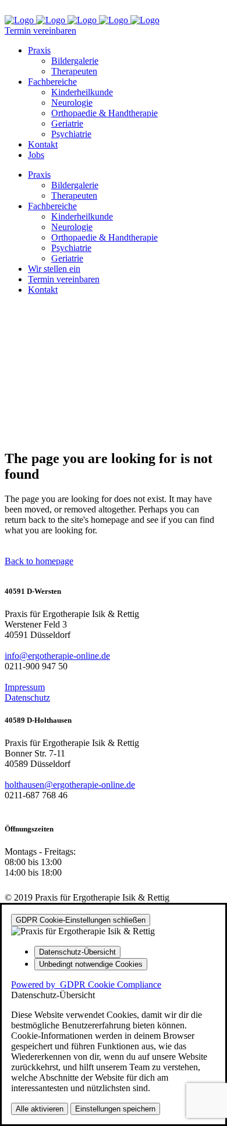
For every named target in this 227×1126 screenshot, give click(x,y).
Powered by (86, 984)
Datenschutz (27, 697)
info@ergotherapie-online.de (57, 656)
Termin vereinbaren (40, 30)
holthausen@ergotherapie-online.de (70, 785)
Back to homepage (39, 561)
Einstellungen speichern (115, 1109)
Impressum (25, 687)
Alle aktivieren (39, 1109)
